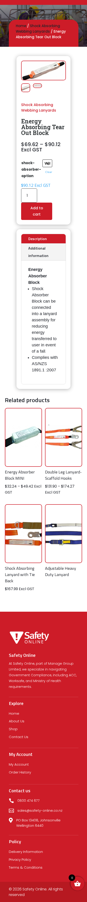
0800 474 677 (28, 800)
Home (21, 25)
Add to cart (36, 211)
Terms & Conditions (25, 867)
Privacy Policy (20, 859)
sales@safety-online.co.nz (39, 810)
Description (37, 238)
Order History (20, 772)
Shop (13, 729)
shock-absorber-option (31, 169)
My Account (19, 764)
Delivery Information (26, 851)
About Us (16, 721)
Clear (48, 172)
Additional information (38, 251)
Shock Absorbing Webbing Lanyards (38, 107)
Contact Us (18, 736)
